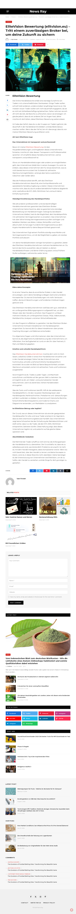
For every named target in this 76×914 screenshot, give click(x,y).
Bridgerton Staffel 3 (24, 766)
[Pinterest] (7, 115)
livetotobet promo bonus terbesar (19, 874)
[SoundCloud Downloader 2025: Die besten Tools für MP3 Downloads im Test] (11, 738)
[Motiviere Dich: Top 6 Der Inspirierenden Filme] (11, 759)
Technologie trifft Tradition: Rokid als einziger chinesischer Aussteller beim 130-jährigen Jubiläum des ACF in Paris (43, 810)
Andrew (9, 666)
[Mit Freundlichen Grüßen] (21, 532)
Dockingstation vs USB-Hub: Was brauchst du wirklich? (36, 799)
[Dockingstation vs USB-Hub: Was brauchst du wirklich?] (11, 801)
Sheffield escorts (13, 862)
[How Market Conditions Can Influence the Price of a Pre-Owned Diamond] (11, 828)
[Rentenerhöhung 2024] (54, 506)
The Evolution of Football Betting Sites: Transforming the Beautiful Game (32, 864)
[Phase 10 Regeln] (11, 749)
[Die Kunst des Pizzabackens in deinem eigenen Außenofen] (11, 679)
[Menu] (7, 11)
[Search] (69, 11)
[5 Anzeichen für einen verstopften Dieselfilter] (11, 688)
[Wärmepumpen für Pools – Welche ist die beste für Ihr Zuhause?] (11, 791)
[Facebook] (7, 100)
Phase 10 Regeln (23, 746)
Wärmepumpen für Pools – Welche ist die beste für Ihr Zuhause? (39, 789)
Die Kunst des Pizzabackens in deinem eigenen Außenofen (38, 677)
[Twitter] (7, 105)
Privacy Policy (49, 902)
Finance (8, 22)
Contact (24, 902)
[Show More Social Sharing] (48, 44)
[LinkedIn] (7, 110)
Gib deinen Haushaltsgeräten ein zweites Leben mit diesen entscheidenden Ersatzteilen (44, 696)
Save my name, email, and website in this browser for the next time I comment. (36, 597)
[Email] (7, 119)
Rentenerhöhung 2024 (48, 517)
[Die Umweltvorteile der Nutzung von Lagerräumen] (11, 838)
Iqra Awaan (14, 39)
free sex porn (12, 880)
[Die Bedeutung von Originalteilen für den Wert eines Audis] (11, 848)
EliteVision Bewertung (34, 147)
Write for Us (36, 902)
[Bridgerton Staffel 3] (11, 769)
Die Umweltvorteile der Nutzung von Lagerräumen (34, 836)
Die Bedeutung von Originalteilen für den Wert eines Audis (37, 846)
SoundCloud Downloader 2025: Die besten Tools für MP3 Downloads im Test (44, 736)
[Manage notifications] (71, 909)
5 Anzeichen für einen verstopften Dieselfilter (33, 686)
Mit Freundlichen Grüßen (16, 543)
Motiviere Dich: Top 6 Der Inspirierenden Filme (33, 756)
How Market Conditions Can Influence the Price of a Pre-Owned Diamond (42, 825)
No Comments (52, 39)
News (8, 654)
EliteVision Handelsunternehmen (29, 354)
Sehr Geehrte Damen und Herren (19, 517)
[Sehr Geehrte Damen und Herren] (21, 506)
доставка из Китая (14, 868)
